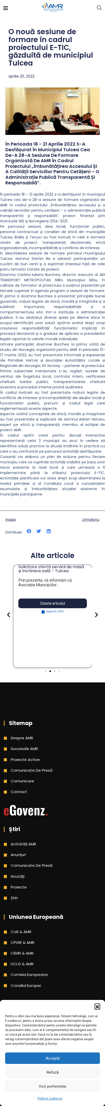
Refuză (53, 1072)
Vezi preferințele (52, 1086)
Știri (14, 897)
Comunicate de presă (31, 770)
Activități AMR (23, 844)
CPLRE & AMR (22, 942)
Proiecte (19, 887)
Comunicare (22, 781)
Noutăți (17, 876)
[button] (97, 1006)
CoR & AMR (21, 931)
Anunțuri (18, 854)
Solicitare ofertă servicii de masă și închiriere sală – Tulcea (51, 569)
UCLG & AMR (22, 964)
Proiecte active (25, 759)
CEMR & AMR (22, 953)
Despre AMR (22, 738)
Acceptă (53, 1058)
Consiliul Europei (26, 985)
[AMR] (52, 7)
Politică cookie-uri (49, 1098)
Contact (19, 791)
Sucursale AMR (24, 748)
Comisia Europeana (29, 974)
